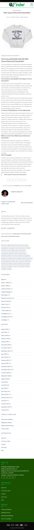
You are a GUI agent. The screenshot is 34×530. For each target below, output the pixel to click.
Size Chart (4, 447)
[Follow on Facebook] (2, 477)
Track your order (5, 441)
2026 (9, 245)
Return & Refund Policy (7, 425)
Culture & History (6, 288)
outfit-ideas (28, 261)
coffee (16, 250)
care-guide (11, 248)
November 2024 (5, 369)
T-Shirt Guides (5, 310)
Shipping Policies (5, 512)
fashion (16, 253)
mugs (20, 261)
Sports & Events (5, 301)
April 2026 (4, 332)
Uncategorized (17, 10)
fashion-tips (4, 255)
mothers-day (15, 261)
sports (15, 263)
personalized (9, 263)
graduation (27, 255)
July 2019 (3, 410)
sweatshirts (9, 266)
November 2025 (5, 348)
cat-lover (23, 248)
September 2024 (5, 376)
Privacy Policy (5, 428)
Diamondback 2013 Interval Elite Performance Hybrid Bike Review (16, 235)
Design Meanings (6, 292)
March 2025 (4, 357)
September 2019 (5, 407)
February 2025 (5, 360)
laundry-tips (29, 258)
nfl (23, 261)
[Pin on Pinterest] (20, 180)
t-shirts (15, 266)
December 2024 (5, 366)
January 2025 (4, 363)
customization (5, 253)
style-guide (26, 263)
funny (16, 255)
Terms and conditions (7, 419)
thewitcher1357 (24, 17)
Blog (2, 279)
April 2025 (4, 354)
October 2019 (5, 403)
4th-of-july (4, 245)
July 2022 (3, 400)
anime (19, 245)
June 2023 (4, 385)
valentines (4, 269)
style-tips (4, 266)
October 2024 (5, 372)
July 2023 (3, 382)
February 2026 (5, 338)
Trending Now (5, 313)
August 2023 (4, 379)
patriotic (3, 263)
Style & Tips (4, 304)
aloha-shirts (14, 245)
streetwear (20, 263)
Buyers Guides (5, 285)
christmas (4, 250)
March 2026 (4, 335)
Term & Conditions (6, 518)
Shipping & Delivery (6, 422)
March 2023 (4, 394)
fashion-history (22, 253)
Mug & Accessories (6, 298)
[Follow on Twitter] (8, 477)
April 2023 (4, 391)
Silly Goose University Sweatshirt (15, 174)
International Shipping (7, 515)
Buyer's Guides (5, 282)
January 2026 (4, 341)
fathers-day (11, 255)
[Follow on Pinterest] (14, 477)
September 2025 (5, 351)
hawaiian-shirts (12, 258)
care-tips (17, 248)
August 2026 (4, 329)
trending (27, 266)
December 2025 (5, 344)
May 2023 (4, 388)
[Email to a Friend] (17, 180)
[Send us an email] (11, 477)
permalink (29, 185)
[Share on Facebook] (11, 180)
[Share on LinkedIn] (22, 180)
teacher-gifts (21, 266)
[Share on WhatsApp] (8, 180)
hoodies (19, 258)
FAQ (2, 450)
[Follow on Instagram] (5, 477)
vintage (9, 269)
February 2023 (5, 397)
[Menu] (2, 5)
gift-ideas (21, 255)
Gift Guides (4, 295)
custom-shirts (22, 250)
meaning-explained (6, 261)
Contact (3, 444)
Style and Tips (5, 307)
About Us (3, 438)
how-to (23, 258)
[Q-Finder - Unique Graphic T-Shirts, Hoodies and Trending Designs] (17, 5)
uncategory (4, 320)
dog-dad (11, 253)
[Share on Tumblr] (25, 180)
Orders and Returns (6, 509)
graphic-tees (4, 258)
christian (28, 248)
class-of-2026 (10, 250)
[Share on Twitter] (14, 180)
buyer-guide (25, 245)
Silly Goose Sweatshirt (27, 202)
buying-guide (5, 248)
